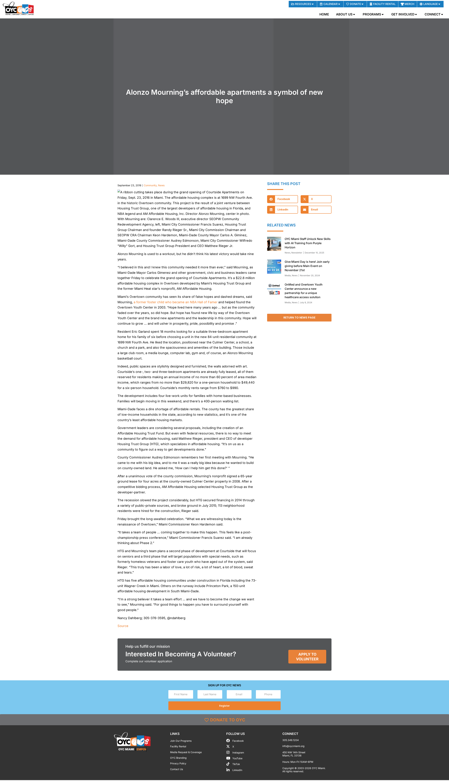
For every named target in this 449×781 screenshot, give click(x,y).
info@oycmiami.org (293, 746)
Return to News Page (299, 318)
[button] (282, 199)
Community (150, 185)
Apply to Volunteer (307, 656)
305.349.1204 (290, 740)
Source (123, 626)
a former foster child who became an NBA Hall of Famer (175, 302)
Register (224, 706)
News (161, 185)
